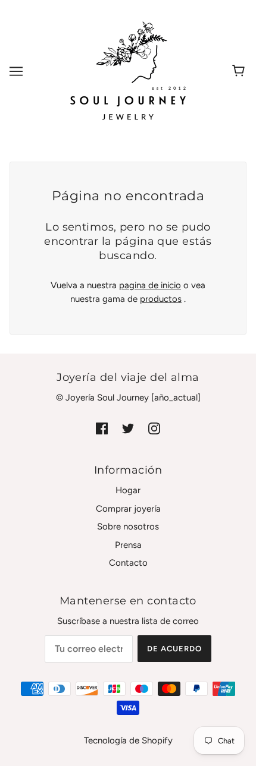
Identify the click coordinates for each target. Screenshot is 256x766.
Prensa (128, 545)
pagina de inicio (150, 285)
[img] (102, 428)
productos (161, 299)
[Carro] (240, 71)
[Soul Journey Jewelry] (128, 70)
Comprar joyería (128, 508)
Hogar (128, 490)
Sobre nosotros (128, 526)
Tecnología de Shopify (128, 740)
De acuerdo (174, 648)
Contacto (128, 562)
